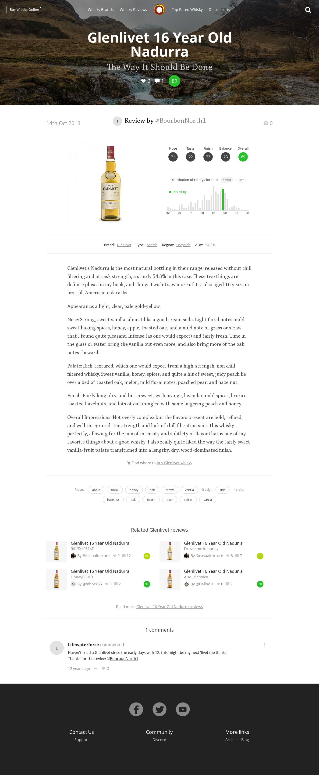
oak (152, 490)
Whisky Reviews (133, 9)
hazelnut (113, 499)
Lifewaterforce (83, 644)
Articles (231, 739)
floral (114, 490)
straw (170, 490)
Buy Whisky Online (24, 9)
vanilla (189, 490)
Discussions (219, 9)
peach (151, 499)
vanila (208, 499)
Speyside (183, 244)
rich (222, 490)
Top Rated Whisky (187, 9)
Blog (245, 739)
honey (134, 490)
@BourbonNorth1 (180, 121)
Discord (159, 739)
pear (170, 499)
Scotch (152, 244)
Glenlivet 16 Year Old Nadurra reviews (169, 606)
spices (188, 499)
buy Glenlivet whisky (174, 462)
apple (96, 490)
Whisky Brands (101, 9)
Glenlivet (124, 244)
